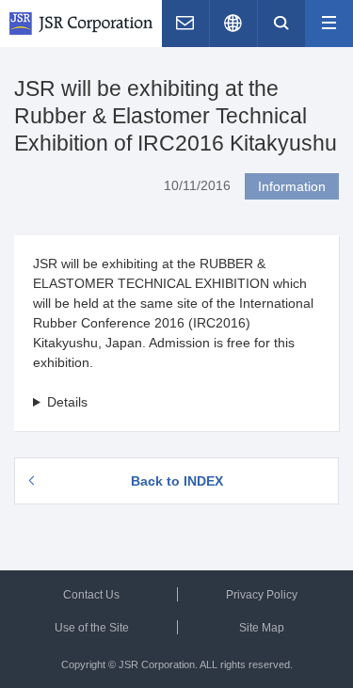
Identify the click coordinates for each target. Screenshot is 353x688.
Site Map (261, 627)
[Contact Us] (185, 23)
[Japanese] (233, 23)
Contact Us (91, 594)
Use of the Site (92, 627)
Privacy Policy (261, 594)
